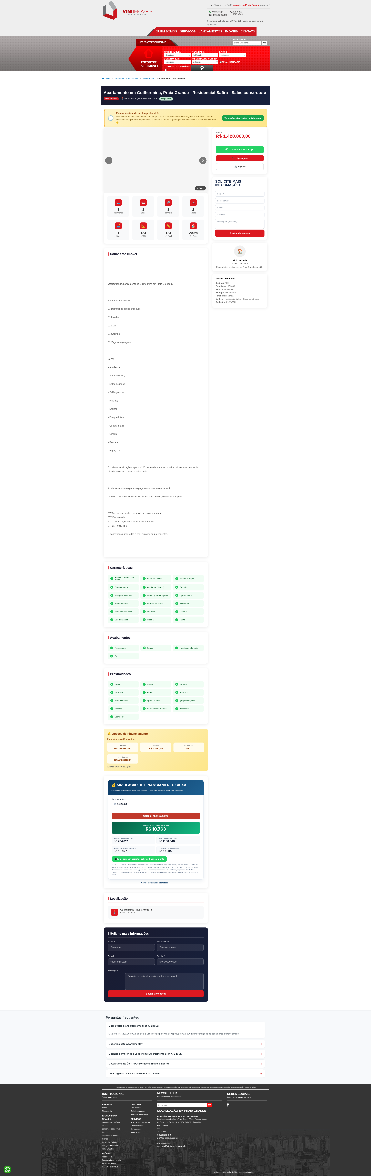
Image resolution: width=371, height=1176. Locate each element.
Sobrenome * (163, 942)
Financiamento (137, 1126)
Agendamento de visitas (140, 1122)
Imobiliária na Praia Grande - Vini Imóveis (127, 10)
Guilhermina (148, 78)
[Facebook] (228, 1104)
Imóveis (231, 31)
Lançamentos (210, 31)
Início (107, 78)
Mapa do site (107, 1111)
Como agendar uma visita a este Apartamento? (135, 1073)
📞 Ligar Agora (240, 158)
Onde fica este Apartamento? (126, 1043)
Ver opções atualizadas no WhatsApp (242, 118)
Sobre (104, 1108)
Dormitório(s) (172, 59)
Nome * (111, 942)
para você (238, 13)
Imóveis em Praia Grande (126, 78)
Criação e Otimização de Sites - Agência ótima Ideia (234, 1172)
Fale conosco (136, 1108)
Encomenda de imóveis (111, 1160)
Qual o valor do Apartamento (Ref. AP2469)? (134, 1025)
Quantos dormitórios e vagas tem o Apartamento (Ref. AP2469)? (145, 1053)
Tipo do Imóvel (172, 52)
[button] (203, 160)
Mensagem (113, 971)
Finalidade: (198, 52)
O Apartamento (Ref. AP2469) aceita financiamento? (139, 1063)
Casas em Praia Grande (111, 1142)
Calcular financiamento (156, 816)
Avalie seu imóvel (109, 1164)
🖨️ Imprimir (239, 166)
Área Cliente (107, 1157)
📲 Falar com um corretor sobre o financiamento (139, 859)
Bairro (223, 52)
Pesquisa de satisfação (140, 1114)
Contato (248, 31)
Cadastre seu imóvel (110, 1167)
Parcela (156, 745)
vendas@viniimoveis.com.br (171, 1146)
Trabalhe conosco (138, 1111)
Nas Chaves (123, 757)
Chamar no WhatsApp (242, 149)
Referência (239, 40)
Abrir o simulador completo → (156, 883)
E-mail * (111, 956)
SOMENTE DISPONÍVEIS (178, 66)
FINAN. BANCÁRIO (231, 62)
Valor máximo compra (204, 59)
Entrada (123, 745)
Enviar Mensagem (156, 994)
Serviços (188, 31)
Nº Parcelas (188, 745)
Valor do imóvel (119, 799)
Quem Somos (166, 31)
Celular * (161, 956)
